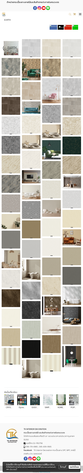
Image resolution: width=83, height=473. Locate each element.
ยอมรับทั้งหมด (74, 467)
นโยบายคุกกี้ (13, 469)
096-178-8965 (32, 446)
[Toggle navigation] (80, 14)
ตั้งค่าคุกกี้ (63, 467)
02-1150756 (38, 443)
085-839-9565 (45, 446)
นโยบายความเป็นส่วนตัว (48, 467)
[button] (69, 14)
